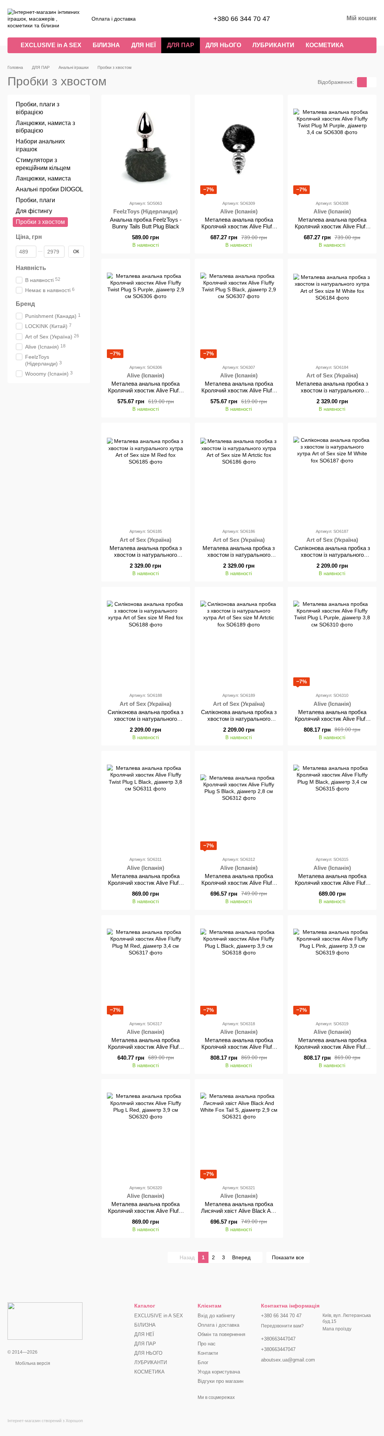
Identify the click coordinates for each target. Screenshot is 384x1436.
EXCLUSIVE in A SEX (51, 45)
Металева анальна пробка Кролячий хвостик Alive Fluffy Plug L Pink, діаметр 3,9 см (332, 1047)
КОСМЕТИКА (325, 45)
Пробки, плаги (35, 200)
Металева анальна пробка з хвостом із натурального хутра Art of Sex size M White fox (332, 393)
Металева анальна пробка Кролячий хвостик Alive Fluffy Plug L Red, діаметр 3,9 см (145, 1211)
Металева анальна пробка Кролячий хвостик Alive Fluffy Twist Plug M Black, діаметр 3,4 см (238, 229)
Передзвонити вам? (282, 1326)
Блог (203, 1362)
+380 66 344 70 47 (241, 18)
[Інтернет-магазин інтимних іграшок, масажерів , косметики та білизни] (45, 1320)
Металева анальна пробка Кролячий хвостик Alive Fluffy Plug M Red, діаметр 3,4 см (145, 1047)
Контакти (208, 1353)
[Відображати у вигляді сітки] (362, 82)
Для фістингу (34, 211)
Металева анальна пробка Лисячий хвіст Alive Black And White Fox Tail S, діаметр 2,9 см (239, 1214)
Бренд (25, 304)
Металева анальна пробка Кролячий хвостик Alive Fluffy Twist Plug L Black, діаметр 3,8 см (145, 886)
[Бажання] (298, 19)
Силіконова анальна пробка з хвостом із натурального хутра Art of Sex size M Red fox (145, 722)
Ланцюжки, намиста (43, 179)
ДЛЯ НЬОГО (223, 45)
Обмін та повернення (221, 1334)
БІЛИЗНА (106, 45)
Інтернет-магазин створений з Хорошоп (45, 1420)
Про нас (207, 1344)
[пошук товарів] (363, 45)
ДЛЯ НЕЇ (143, 45)
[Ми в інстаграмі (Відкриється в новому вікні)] (173, 19)
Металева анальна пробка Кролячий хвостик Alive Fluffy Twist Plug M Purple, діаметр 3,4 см (332, 229)
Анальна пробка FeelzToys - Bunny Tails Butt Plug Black (146, 223)
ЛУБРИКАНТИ (273, 45)
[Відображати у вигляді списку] (371, 82)
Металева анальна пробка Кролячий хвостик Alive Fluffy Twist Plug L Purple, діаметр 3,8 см (332, 722)
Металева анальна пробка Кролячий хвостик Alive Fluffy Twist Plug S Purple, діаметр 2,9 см (145, 393)
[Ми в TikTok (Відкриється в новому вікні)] (191, 19)
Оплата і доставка (114, 19)
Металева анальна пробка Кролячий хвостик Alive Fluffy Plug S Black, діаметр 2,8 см (238, 883)
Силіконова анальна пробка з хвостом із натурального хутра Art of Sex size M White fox (332, 558)
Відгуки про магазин (220, 1381)
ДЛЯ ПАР (180, 45)
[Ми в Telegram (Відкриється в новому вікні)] (182, 19)
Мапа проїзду (336, 1329)
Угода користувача (219, 1372)
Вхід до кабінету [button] (216, 1315)
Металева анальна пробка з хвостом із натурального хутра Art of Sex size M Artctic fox (238, 558)
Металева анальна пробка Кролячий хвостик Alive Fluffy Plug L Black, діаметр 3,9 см (238, 1047)
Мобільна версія (32, 1363)
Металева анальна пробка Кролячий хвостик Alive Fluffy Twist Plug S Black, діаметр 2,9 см (238, 393)
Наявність (31, 268)
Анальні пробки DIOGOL (49, 189)
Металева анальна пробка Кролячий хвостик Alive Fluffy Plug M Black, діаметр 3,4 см (332, 883)
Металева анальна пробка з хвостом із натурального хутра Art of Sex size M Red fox (146, 558)
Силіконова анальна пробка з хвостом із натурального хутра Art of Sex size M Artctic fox (239, 722)
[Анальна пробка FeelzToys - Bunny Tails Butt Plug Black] (145, 147)
